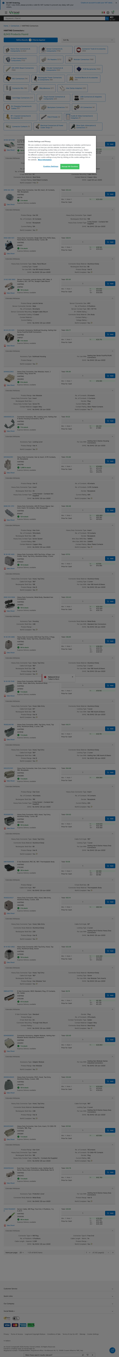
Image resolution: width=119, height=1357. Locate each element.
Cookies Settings (50, 166)
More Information (45, 160)
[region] (60, 154)
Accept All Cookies (70, 166)
